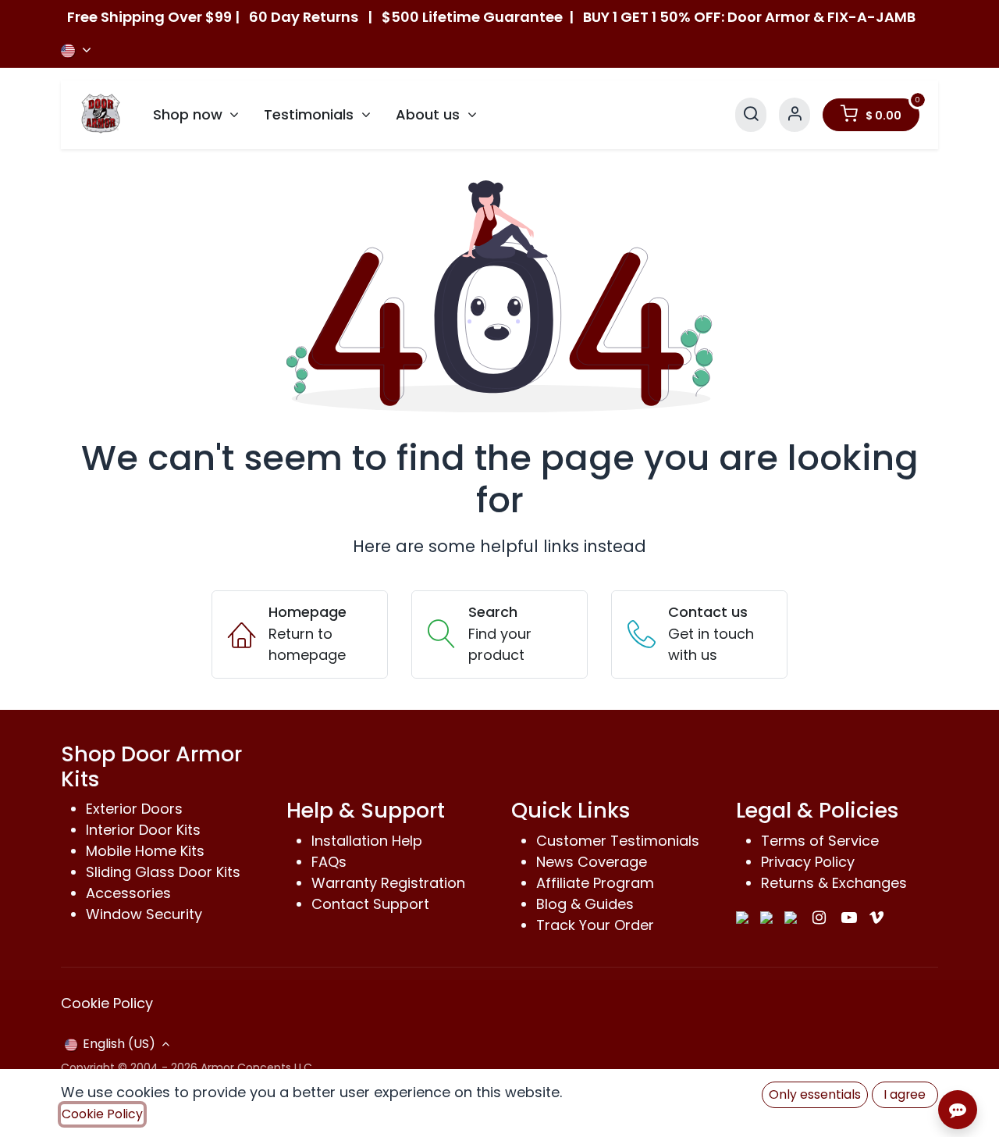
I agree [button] (904, 1094)
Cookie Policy (107, 1003)
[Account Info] (794, 114)
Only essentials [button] (815, 1094)
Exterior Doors (134, 808)
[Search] (750, 114)
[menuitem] (196, 115)
